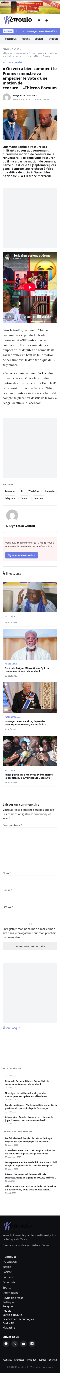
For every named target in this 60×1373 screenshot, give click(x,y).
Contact (7, 1359)
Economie (9, 1282)
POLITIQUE (10, 38)
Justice (26, 38)
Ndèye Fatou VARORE (24, 95)
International (13, 717)
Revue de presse (13, 1298)
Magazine (9, 1327)
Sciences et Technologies (18, 1319)
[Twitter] (14, 1343)
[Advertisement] (30, 218)
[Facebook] (6, 1343)
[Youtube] (23, 1343)
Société (39, 38)
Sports (7, 1287)
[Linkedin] (32, 1343)
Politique (8, 1302)
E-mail (7, 890)
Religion (8, 1306)
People (7, 1310)
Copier (24, 498)
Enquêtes (19, 1359)
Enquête (8, 1277)
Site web (8, 907)
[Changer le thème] (47, 21)
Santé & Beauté (12, 1315)
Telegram (10, 498)
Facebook (10, 491)
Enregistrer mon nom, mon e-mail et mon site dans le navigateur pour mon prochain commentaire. (29, 933)
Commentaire (12, 825)
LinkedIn (49, 491)
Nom (7, 873)
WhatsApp (33, 491)
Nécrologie (11, 664)
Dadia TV (8, 1323)
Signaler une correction (21, 555)
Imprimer (39, 498)
